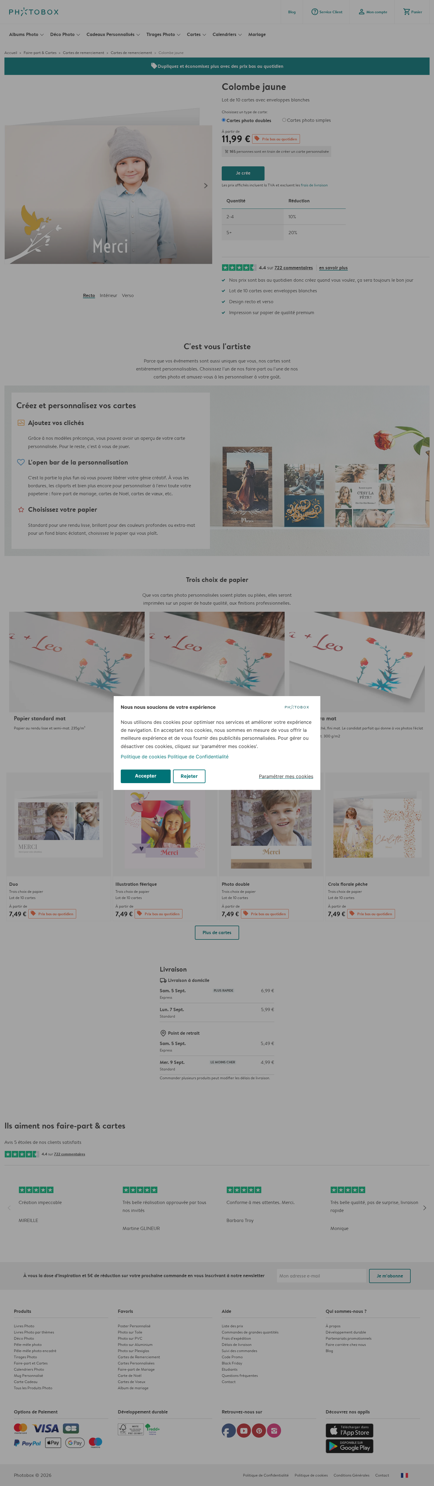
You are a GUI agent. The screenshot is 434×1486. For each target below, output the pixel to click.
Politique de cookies (143, 757)
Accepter (145, 776)
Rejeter (189, 776)
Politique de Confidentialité (198, 757)
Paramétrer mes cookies (286, 776)
